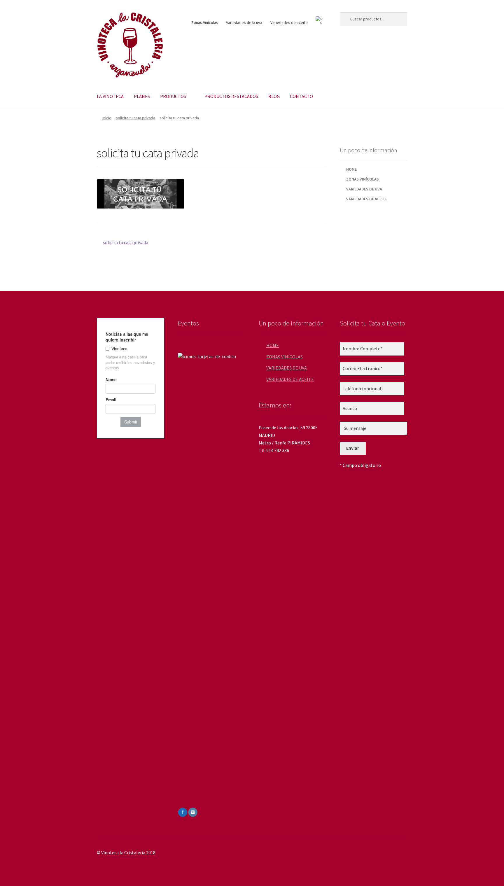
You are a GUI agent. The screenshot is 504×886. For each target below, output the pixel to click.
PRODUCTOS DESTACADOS (231, 96)
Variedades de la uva (244, 22)
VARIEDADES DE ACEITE (366, 199)
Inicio (106, 117)
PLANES (142, 96)
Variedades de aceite (289, 22)
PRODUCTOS (173, 96)
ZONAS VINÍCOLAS (362, 179)
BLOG (274, 96)
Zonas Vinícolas (204, 22)
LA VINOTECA (110, 96)
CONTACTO (301, 96)
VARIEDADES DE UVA (364, 189)
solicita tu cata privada (135, 117)
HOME (351, 169)
